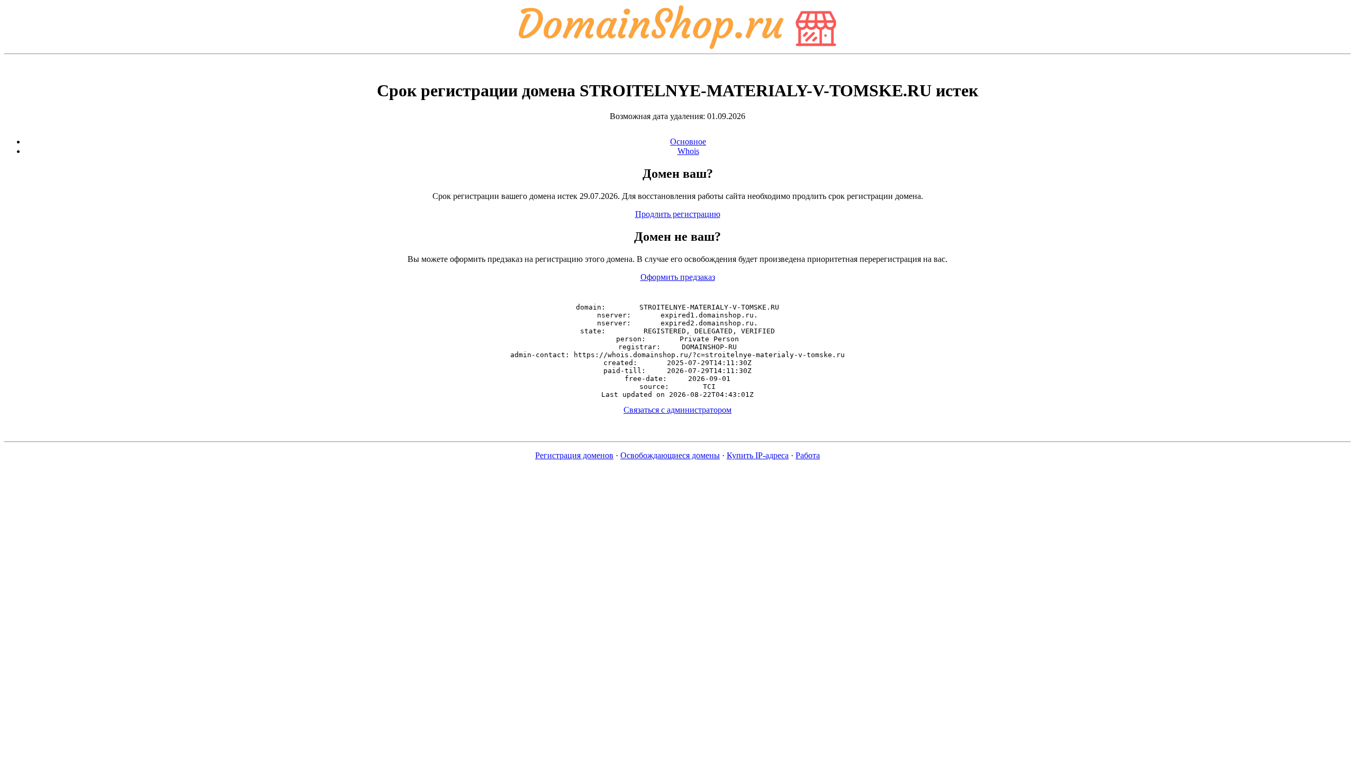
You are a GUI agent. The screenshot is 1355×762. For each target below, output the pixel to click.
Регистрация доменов (574, 455)
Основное (688, 141)
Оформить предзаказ (677, 277)
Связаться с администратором (677, 409)
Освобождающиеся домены (670, 455)
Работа (808, 455)
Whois (688, 151)
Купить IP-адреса (758, 455)
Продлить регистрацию (677, 214)
